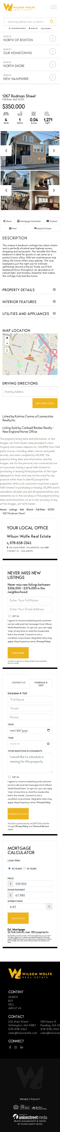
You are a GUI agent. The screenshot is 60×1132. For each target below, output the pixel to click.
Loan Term (14, 860)
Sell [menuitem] (11, 1004)
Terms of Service (41, 826)
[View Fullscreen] (7, 350)
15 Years (31, 868)
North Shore (13, 65)
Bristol (30, 509)
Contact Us (13, 551)
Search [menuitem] (13, 997)
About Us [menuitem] (14, 1008)
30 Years (16, 868)
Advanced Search (18, 28)
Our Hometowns (17, 52)
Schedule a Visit (41, 684)
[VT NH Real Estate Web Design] (30, 1116)
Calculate (18, 918)
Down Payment (16, 889)
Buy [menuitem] (10, 1001)
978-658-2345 (20, 542)
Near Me (34, 28)
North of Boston (18, 39)
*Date (11, 724)
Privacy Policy (43, 641)
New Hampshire (15, 78)
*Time (11, 737)
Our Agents (27, 551)
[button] (52, 22)
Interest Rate (15, 901)
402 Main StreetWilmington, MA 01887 (22, 1023)
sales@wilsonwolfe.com (22, 1033)
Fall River (40, 509)
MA (22, 509)
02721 (51, 509)
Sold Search (46, 28)
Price (11, 878)
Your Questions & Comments (25, 750)
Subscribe (18, 652)
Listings (13, 509)
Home (3, 509)
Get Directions (45, 403)
